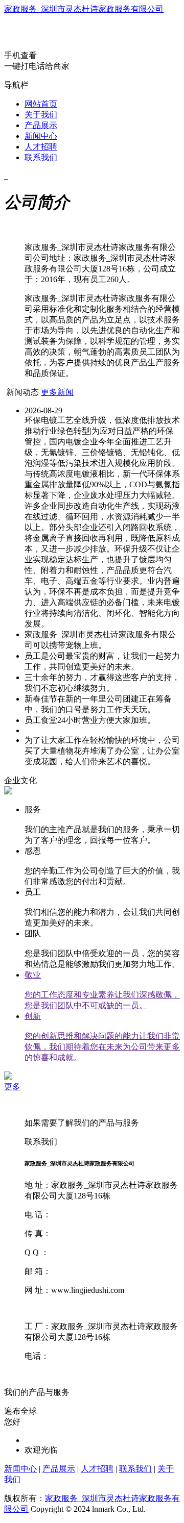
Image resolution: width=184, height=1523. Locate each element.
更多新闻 (57, 392)
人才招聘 (41, 146)
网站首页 (41, 103)
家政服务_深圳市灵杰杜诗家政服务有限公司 (84, 9)
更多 (12, 1086)
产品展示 (41, 125)
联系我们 (41, 157)
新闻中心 (41, 136)
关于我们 (41, 114)
